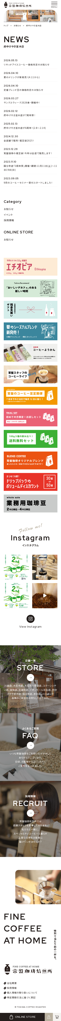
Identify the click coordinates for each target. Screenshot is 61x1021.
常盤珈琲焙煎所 (17, 5)
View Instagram (30, 626)
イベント (8, 214)
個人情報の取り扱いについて (22, 992)
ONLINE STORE (25, 1017)
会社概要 (12, 983)
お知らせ (9, 209)
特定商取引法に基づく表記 (21, 997)
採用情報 (9, 220)
